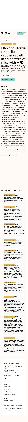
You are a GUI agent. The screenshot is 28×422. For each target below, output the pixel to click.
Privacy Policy (19, 405)
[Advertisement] (14, 15)
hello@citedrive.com (8, 400)
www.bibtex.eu (7, 386)
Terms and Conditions (9, 405)
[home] (6, 33)
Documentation (7, 375)
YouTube (17, 375)
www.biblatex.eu (7, 389)
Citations (17, 367)
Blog (5, 378)
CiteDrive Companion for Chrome (9, 365)
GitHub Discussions (8, 381)
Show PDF (5, 79)
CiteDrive (17, 372)
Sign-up (20, 33)
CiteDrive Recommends (18, 365)
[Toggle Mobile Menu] (25, 33)
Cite (12, 79)
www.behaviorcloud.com (9, 394)
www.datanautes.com (9, 391)
